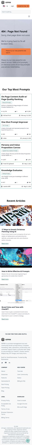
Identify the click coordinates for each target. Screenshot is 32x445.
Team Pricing (5, 388)
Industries (4, 374)
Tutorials (20, 371)
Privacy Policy (5, 400)
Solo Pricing (5, 384)
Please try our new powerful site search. (16, 52)
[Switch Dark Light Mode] (7, 6)
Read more (5, 243)
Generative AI (5, 381)
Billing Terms (5, 417)
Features (4, 378)
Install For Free (22, 6)
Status (19, 378)
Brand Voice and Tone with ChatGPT (12, 308)
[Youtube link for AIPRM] (6, 363)
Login (12, 6)
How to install (21, 400)
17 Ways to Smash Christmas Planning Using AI (13, 230)
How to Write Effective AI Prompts (15, 271)
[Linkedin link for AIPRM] (10, 363)
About (3, 371)
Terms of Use (5, 409)
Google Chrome (22, 404)
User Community (22, 374)
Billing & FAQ (21, 381)
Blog (2, 391)
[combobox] (16, 11)
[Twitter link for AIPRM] (2, 363)
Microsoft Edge (22, 407)
